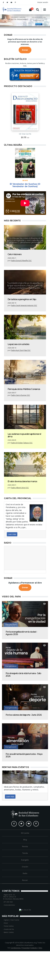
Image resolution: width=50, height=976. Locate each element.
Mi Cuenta (25, 833)
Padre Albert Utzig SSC (20, 487)
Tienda (25, 853)
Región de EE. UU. (9, 895)
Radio (25, 873)
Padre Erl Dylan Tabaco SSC (22, 443)
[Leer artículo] (25, 237)
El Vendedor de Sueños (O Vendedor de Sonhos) (25, 185)
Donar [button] (25, 50)
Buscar (25, 880)
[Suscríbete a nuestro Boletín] (25, 75)
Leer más (12, 534)
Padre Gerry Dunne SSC (20, 395)
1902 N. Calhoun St (9, 897)
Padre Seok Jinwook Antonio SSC (24, 305)
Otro (40, 948)
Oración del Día (9, 929)
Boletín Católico (9, 932)
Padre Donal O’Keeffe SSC (21, 260)
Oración (25, 866)
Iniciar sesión (42, 2)
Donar (6, 923)
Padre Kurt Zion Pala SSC (21, 350)
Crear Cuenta (14, 920)
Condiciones (16, 948)
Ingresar (6, 920)
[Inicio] (6, 9)
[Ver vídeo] (25, 614)
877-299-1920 (8, 902)
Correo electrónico (9, 905)
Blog (25, 839)
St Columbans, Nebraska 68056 (13, 899)
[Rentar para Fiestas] (25, 777)
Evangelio (25, 860)
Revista (25, 846)
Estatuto (33, 948)
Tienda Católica (9, 926)
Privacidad (25, 948)
